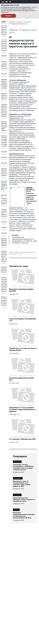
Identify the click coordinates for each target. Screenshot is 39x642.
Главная (12, 22)
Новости (19, 22)
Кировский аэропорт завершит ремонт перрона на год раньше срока (7, 242)
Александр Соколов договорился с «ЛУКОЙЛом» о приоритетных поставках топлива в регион (7, 141)
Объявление (5, 56)
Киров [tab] (4, 21)
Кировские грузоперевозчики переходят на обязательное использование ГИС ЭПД (24, 515)
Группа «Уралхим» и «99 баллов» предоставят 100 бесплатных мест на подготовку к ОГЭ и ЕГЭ (7, 301)
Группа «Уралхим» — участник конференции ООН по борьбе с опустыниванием (7, 65)
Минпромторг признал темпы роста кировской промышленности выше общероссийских (7, 126)
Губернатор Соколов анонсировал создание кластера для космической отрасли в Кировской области (5, 284)
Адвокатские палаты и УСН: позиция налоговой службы (6, 172)
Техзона (27, 22)
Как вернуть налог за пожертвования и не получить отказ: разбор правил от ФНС (21, 483)
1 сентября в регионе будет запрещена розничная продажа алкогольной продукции (6, 45)
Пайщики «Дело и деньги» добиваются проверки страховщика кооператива (7, 84)
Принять (8, 16)
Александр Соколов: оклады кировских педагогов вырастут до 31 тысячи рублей (7, 30)
